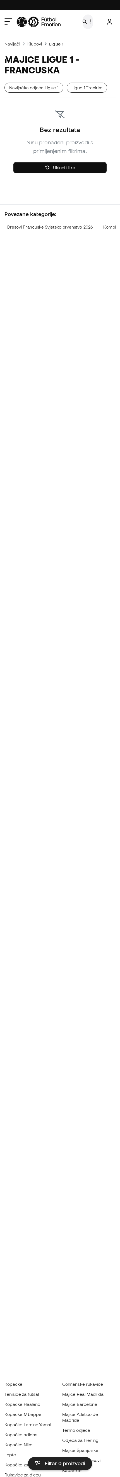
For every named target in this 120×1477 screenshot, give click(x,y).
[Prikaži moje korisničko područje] (109, 22)
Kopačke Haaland (22, 1404)
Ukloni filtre (63, 167)
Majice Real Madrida (83, 1394)
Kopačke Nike (18, 1444)
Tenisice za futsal (21, 1394)
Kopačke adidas (20, 1434)
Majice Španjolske (80, 1450)
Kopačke (13, 1384)
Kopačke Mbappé (22, 1414)
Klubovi (34, 43)
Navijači (12, 43)
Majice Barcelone (79, 1404)
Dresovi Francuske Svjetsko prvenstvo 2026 (50, 227)
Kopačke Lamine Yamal (27, 1424)
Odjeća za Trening (80, 1440)
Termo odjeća (76, 1430)
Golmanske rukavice (82, 1384)
